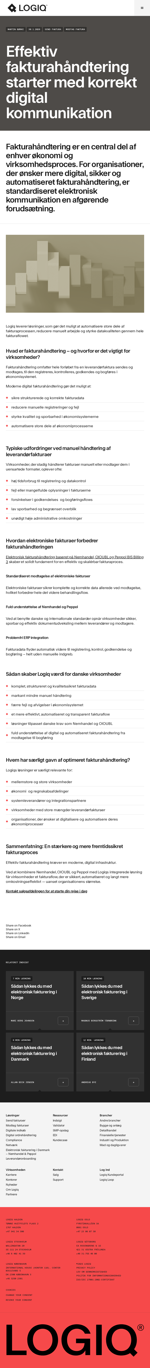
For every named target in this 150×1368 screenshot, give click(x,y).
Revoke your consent (19, 1299)
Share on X (13, 929)
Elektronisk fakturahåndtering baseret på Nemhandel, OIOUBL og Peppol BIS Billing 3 (75, 559)
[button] (142, 8)
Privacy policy (85, 1267)
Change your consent (19, 1294)
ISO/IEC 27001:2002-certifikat (95, 1279)
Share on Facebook (18, 925)
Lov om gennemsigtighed (91, 1271)
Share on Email (15, 937)
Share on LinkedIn (17, 933)
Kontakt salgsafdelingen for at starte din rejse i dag (46, 890)
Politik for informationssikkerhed (98, 1275)
